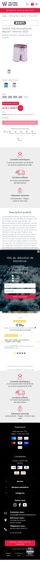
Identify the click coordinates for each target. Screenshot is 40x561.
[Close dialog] (38, 251)
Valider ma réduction (20, 297)
